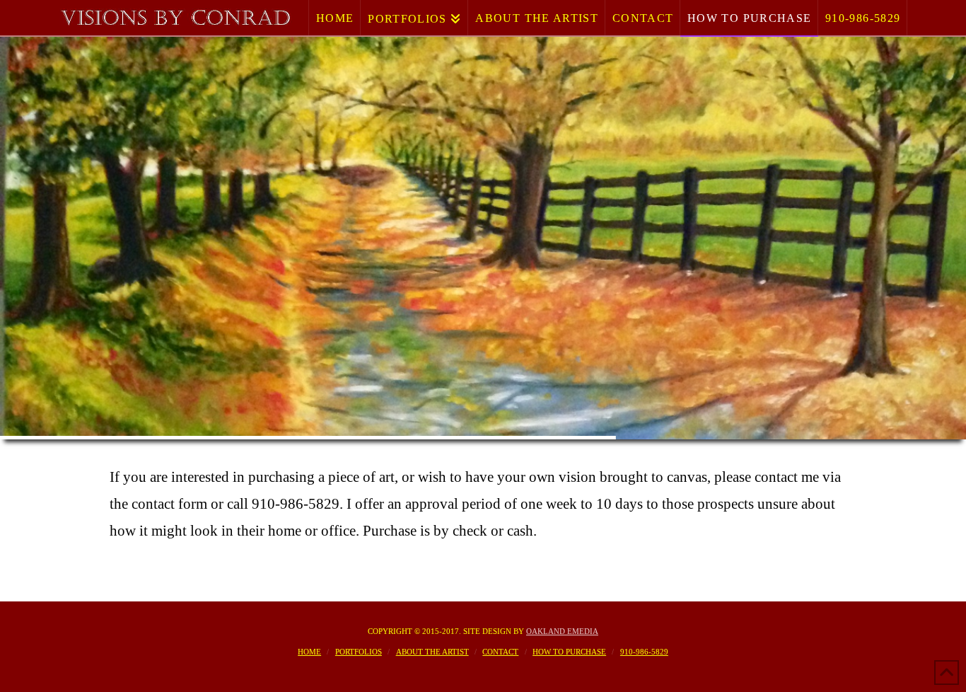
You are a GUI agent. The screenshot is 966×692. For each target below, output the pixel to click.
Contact (500, 651)
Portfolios (358, 651)
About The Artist (432, 651)
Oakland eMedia (562, 631)
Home (309, 651)
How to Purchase (569, 651)
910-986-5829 (644, 651)
